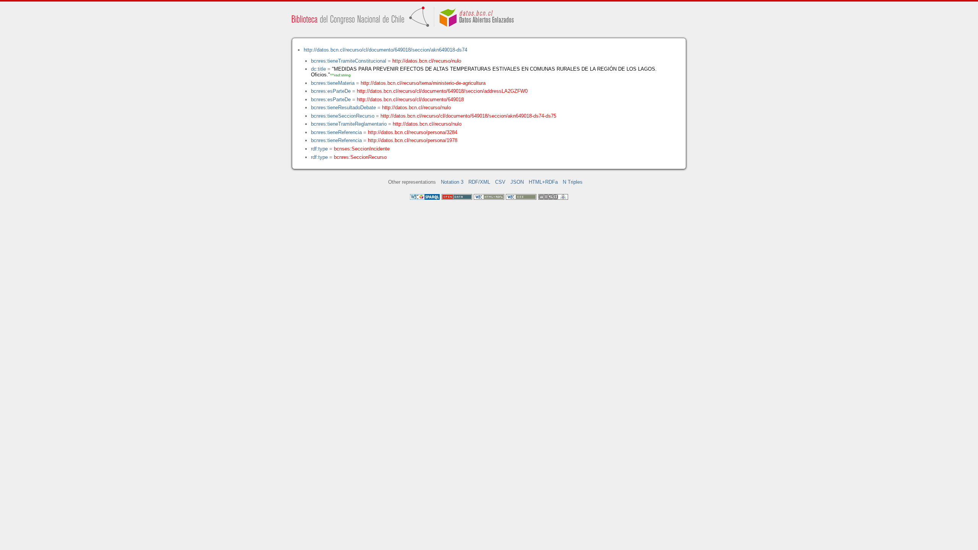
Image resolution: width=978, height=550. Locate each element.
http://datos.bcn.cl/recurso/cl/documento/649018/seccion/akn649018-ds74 (385, 50)
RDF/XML (479, 182)
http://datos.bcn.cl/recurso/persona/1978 (412, 140)
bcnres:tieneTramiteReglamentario (349, 124)
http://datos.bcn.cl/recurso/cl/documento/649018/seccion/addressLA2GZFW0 (442, 91)
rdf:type (319, 149)
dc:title (318, 69)
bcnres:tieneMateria (333, 83)
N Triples (573, 182)
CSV (500, 182)
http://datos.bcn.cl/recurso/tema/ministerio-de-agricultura (423, 83)
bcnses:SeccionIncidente (362, 149)
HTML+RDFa (543, 182)
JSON (517, 182)
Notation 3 (452, 182)
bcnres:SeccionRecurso (360, 157)
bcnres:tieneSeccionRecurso (342, 116)
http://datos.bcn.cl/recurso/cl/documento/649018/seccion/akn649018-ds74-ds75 (468, 116)
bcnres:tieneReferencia (336, 132)
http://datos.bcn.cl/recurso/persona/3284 (412, 132)
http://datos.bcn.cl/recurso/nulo (426, 61)
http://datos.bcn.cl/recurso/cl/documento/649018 (410, 99)
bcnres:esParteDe (331, 91)
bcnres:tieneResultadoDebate (343, 107)
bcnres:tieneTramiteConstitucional (348, 61)
